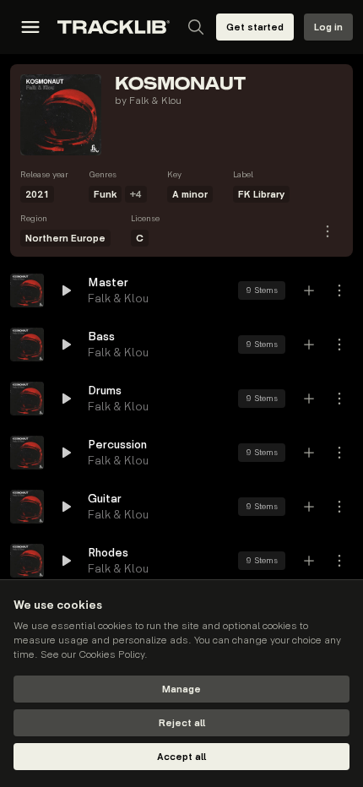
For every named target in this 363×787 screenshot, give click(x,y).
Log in (328, 27)
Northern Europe (65, 238)
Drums (105, 390)
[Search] (196, 27)
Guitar (105, 498)
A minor (190, 194)
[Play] (27, 290)
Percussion (117, 444)
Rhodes (108, 552)
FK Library (261, 194)
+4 (136, 194)
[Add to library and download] (308, 290)
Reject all (182, 723)
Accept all (181, 757)
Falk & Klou (155, 101)
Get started (255, 27)
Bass (101, 336)
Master (108, 282)
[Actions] (327, 231)
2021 (37, 194)
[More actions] (339, 290)
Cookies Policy (111, 655)
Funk (105, 194)
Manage (181, 689)
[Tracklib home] (113, 27)
